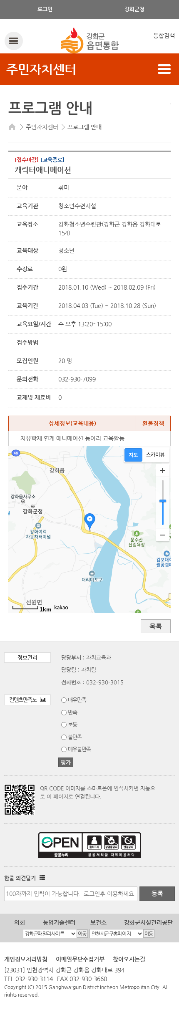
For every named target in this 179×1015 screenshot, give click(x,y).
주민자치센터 (41, 69)
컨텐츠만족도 (23, 700)
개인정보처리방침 (25, 959)
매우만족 (77, 700)
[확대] (162, 470)
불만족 (75, 737)
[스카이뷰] (155, 455)
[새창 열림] (41, 878)
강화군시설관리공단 (148, 922)
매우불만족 (79, 749)
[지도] (133, 455)
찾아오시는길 (129, 959)
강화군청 (134, 9)
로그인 (44, 9)
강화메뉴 (13, 40)
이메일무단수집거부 (80, 959)
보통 (72, 724)
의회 (19, 922)
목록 (155, 626)
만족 (72, 712)
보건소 (98, 922)
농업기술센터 (59, 922)
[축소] (162, 534)
